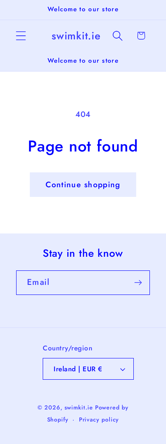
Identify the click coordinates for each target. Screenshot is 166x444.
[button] (20, 35)
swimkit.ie (78, 407)
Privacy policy (99, 419)
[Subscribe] (138, 282)
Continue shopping (83, 184)
